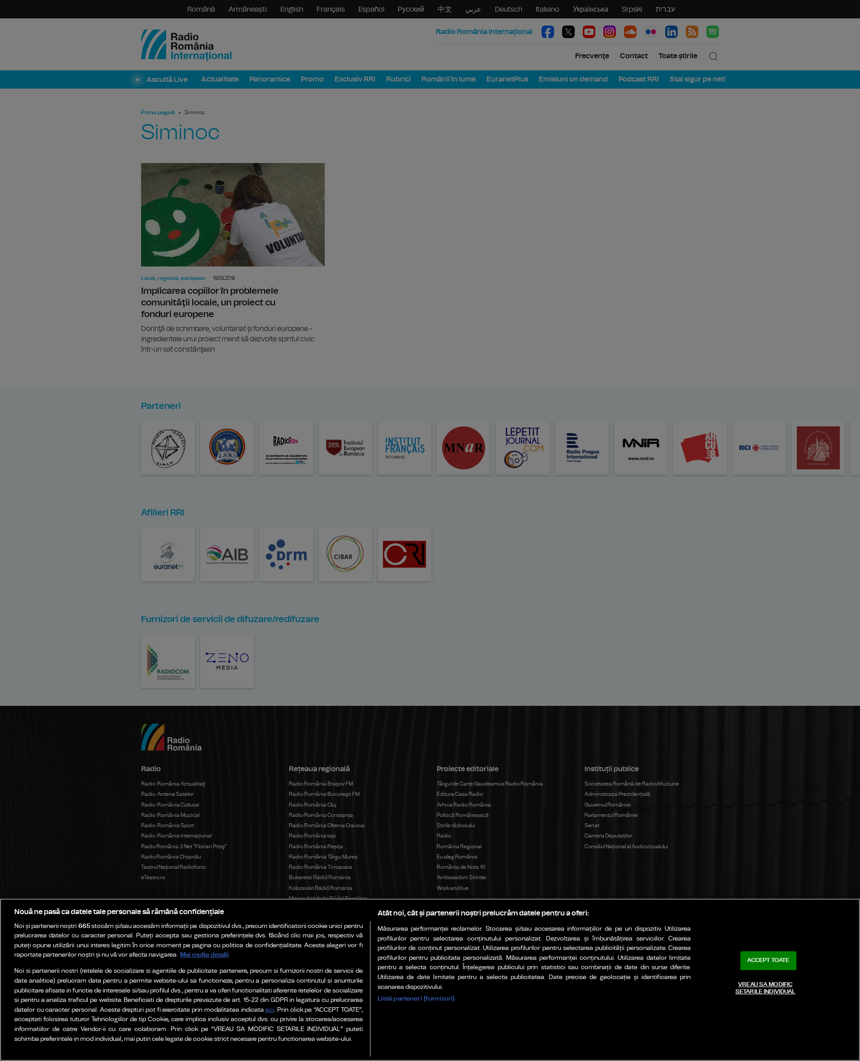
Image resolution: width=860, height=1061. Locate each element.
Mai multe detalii (204, 954)
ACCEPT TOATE (768, 960)
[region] (430, 979)
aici (269, 1010)
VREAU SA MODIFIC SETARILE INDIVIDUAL (765, 988)
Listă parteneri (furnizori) (416, 998)
